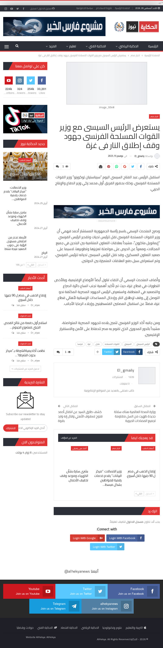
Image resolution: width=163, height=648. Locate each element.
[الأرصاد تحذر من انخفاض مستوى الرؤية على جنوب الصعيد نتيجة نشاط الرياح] (38, 242)
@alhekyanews (77, 571)
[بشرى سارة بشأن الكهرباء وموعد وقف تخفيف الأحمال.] (73, 456)
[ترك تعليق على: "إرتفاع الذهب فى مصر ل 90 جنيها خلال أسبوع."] (12, 305)
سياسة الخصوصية (84, 8)
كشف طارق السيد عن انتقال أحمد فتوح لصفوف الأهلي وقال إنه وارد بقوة (80, 416)
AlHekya (51, 637)
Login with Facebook (122, 538)
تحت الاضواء (25, 316)
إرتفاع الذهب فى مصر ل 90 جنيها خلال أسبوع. (25, 171)
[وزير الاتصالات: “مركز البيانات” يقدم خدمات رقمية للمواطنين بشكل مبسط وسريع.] (107, 456)
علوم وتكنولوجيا (112, 627)
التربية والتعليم (134, 627)
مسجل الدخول (134, 521)
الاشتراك (10, 428)
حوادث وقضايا (25, 627)
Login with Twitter (104, 546)
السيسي (128, 344)
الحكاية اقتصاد (68, 627)
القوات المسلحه (112, 344)
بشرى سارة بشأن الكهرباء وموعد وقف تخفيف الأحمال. (16, 218)
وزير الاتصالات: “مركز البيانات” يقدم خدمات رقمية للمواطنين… (15, 193)
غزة (89, 344)
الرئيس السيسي (143, 344)
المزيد (52, 46)
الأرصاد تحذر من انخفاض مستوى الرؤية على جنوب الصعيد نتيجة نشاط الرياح (26, 245)
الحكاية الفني (97, 46)
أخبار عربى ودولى (79, 448)
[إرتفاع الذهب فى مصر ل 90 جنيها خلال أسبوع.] (140, 456)
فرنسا (80, 344)
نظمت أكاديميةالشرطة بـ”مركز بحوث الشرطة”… (25, 353)
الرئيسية (153, 46)
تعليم (72, 46)
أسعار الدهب (148, 448)
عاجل (98, 344)
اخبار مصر (154, 116)
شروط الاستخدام (104, 8)
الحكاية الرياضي (128, 46)
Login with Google (84, 538)
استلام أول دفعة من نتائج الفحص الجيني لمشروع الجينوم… (25, 325)
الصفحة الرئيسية (122, 8)
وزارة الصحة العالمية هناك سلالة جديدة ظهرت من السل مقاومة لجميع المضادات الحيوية (135, 416)
